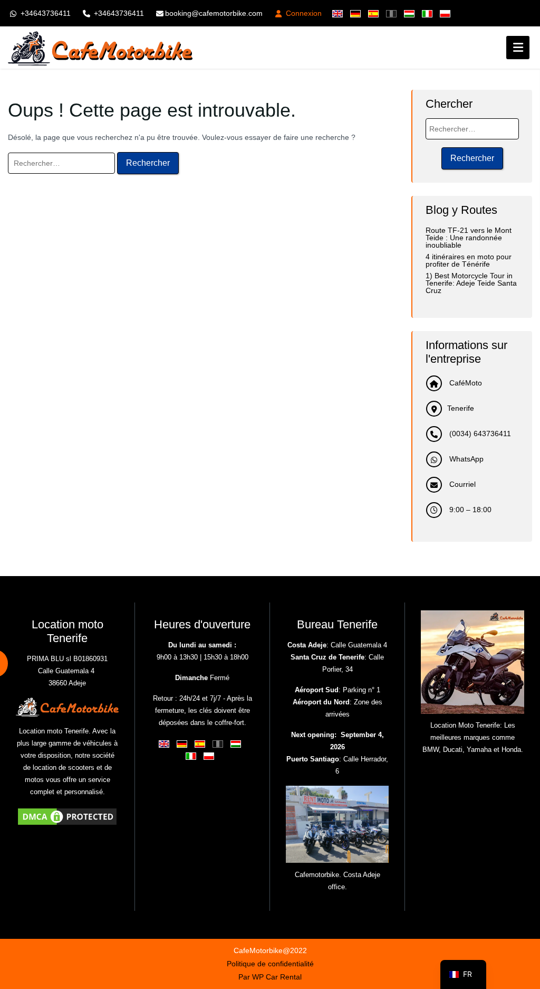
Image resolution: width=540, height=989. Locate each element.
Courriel (461, 484)
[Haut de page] (523, 920)
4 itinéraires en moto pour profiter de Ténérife (469, 260)
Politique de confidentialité (270, 963)
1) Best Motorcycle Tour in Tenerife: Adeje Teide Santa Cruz (471, 283)
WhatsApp (465, 459)
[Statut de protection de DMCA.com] (67, 816)
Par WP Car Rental (270, 977)
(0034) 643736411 (479, 433)
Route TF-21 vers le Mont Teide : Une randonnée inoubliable (469, 237)
